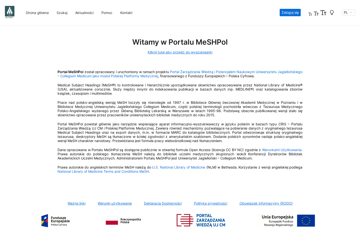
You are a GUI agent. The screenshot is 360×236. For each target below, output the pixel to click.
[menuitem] (37, 12)
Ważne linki (76, 203)
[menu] (147, 12)
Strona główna (37, 13)
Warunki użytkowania (115, 203)
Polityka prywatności (210, 203)
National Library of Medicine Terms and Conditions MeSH (103, 171)
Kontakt (126, 13)
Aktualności (84, 13)
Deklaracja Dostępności (163, 203)
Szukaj (62, 13)
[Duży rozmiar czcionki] (323, 12)
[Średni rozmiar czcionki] (316, 12)
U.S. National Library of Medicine (178, 167)
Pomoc (106, 13)
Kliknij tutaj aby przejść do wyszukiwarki (180, 52)
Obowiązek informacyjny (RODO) (266, 203)
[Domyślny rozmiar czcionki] (310, 12)
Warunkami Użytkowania (281, 150)
